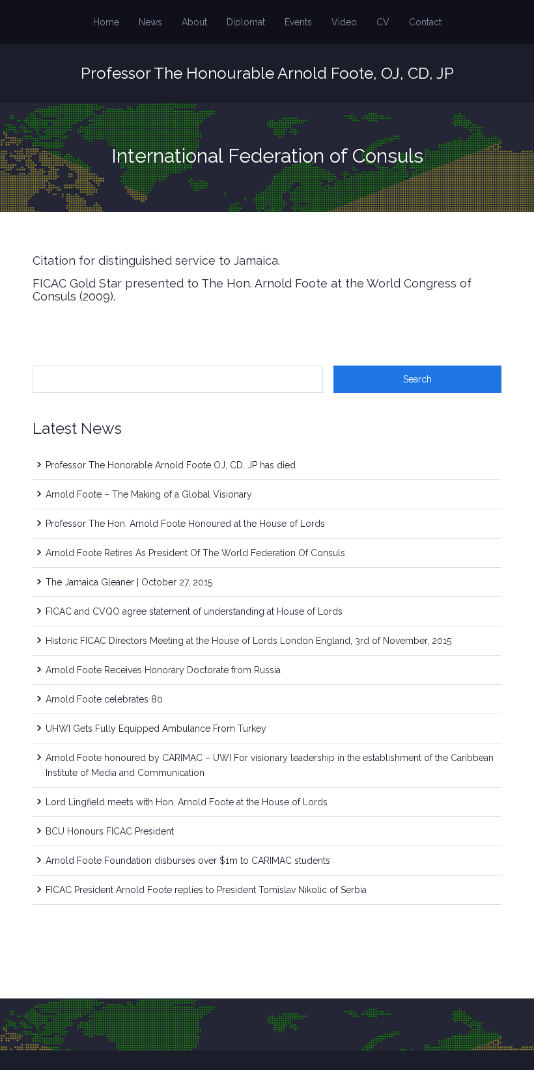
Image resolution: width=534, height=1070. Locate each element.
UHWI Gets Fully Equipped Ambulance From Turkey (156, 728)
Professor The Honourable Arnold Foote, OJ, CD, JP (267, 73)
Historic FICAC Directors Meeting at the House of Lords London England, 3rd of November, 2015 (248, 640)
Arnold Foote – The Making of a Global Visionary (149, 494)
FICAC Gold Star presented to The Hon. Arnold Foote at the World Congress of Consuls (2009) (252, 289)
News (150, 22)
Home (106, 22)
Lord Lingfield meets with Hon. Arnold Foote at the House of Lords (187, 802)
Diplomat (246, 22)
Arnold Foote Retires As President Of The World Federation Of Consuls (195, 553)
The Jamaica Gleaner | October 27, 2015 (129, 582)
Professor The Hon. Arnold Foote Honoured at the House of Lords (185, 523)
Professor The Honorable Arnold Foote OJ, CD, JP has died (171, 465)
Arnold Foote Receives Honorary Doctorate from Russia (163, 670)
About (194, 22)
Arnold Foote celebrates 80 (104, 699)
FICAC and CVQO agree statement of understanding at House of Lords (194, 611)
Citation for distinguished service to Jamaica (155, 260)
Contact (425, 22)
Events (298, 22)
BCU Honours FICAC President (110, 831)
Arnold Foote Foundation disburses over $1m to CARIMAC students (188, 860)
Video (344, 22)
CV (382, 22)
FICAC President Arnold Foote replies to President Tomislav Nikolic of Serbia (206, 890)
